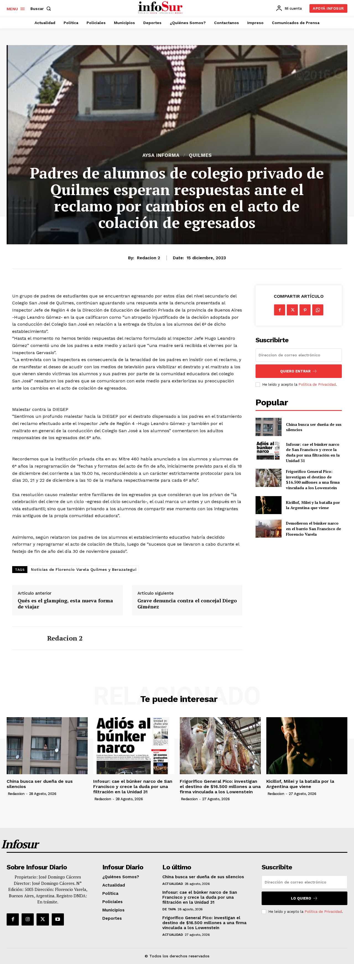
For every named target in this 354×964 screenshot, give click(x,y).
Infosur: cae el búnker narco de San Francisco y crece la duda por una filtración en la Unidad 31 (313, 452)
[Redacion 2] (25, 638)
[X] (292, 309)
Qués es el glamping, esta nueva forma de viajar (65, 604)
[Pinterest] (305, 309)
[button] (41, 8)
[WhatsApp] (317, 309)
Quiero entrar (295, 371)
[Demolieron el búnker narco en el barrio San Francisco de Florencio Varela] (268, 529)
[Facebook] (279, 309)
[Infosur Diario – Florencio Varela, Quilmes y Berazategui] (161, 7)
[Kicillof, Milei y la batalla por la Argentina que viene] (268, 505)
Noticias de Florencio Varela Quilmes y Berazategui (83, 569)
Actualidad (172, 884)
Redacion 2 (148, 257)
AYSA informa (160, 155)
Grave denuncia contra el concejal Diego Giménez (187, 604)
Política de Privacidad (317, 384)
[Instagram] (28, 919)
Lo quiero (301, 898)
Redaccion (16, 794)
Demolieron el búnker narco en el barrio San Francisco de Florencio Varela (313, 528)
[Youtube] (58, 919)
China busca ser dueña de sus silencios (314, 427)
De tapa (169, 909)
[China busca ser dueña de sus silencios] (268, 427)
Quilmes (200, 155)
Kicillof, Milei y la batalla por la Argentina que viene (313, 505)
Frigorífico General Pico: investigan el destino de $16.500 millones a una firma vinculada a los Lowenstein (313, 479)
